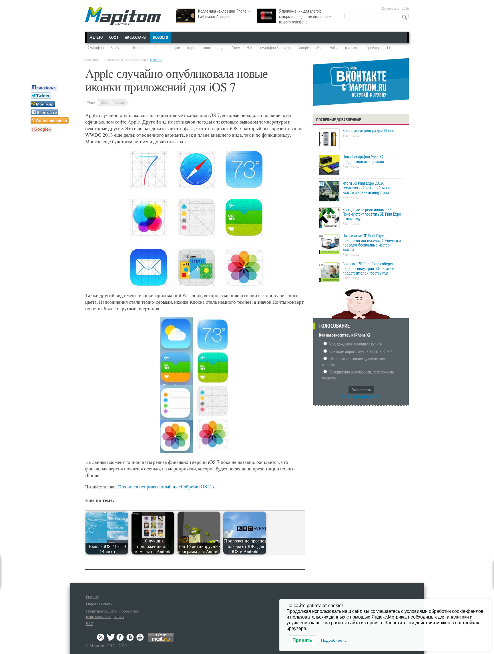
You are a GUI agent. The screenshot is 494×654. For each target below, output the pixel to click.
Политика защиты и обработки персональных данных (113, 613)
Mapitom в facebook (120, 637)
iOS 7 (105, 102)
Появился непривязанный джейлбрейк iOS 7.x (166, 486)
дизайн (120, 102)
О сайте (92, 596)
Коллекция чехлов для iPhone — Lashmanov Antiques (224, 14)
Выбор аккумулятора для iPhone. (368, 130)
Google (303, 47)
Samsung (118, 47)
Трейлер (373, 47)
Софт (113, 37)
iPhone (158, 47)
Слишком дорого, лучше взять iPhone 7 (360, 351)
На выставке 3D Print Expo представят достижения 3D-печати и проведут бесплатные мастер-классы (371, 242)
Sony (236, 47)
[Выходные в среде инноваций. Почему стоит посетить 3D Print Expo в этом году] (329, 218)
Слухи (175, 47)
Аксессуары (135, 37)
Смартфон (96, 47)
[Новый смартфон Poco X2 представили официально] (329, 165)
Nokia (333, 47)
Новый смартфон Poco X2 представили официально (363, 159)
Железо (96, 37)
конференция (214, 47)
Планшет (139, 47)
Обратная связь (99, 604)
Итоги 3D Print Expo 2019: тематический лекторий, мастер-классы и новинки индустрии (368, 188)
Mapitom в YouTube (140, 637)
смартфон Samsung (275, 47)
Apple (191, 47)
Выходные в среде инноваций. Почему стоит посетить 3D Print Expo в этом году (371, 214)
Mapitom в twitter (111, 637)
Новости (160, 37)
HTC (250, 47)
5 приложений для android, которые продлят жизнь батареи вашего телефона (305, 17)
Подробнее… (333, 640)
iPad (319, 47)
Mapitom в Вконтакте (130, 637)
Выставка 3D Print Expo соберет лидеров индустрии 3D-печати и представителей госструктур (368, 268)
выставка (352, 47)
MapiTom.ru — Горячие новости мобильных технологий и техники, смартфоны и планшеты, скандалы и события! (123, 16)
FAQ (89, 623)
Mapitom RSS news (101, 637)
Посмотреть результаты (361, 396)
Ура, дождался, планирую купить (355, 344)
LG (389, 47)
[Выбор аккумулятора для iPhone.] (329, 139)
